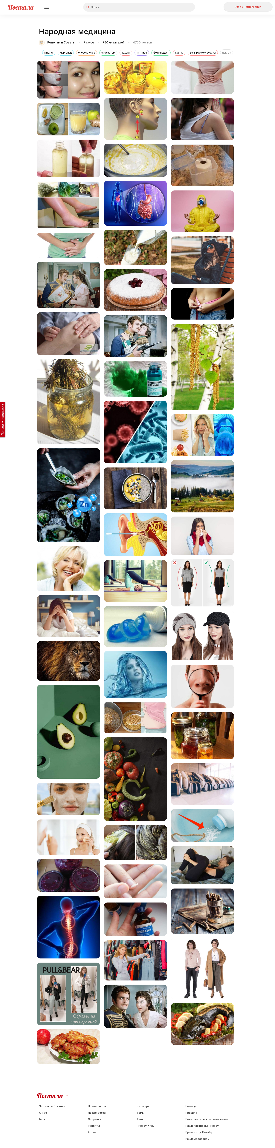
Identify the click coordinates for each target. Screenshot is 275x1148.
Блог (42, 1119)
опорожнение (86, 52)
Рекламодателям (197, 1138)
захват (126, 52)
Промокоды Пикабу (198, 1132)
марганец (66, 52)
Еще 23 (226, 52)
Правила (191, 1112)
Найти (178, 7)
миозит (48, 52)
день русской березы (203, 52)
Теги (140, 1119)
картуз (179, 52)
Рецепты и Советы (61, 42)
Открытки (94, 1119)
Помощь (190, 1106)
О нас (43, 1112)
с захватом (108, 52)
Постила (20, 7)
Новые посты (97, 1106)
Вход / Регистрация (248, 6)
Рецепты (94, 1125)
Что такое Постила (52, 1106)
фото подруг (161, 52)
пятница (142, 52)
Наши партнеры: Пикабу (202, 1125)
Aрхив (92, 1132)
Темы (140, 1112)
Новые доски (97, 1112)
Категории (144, 1106)
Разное (89, 42)
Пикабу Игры (145, 1125)
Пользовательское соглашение (206, 1119)
